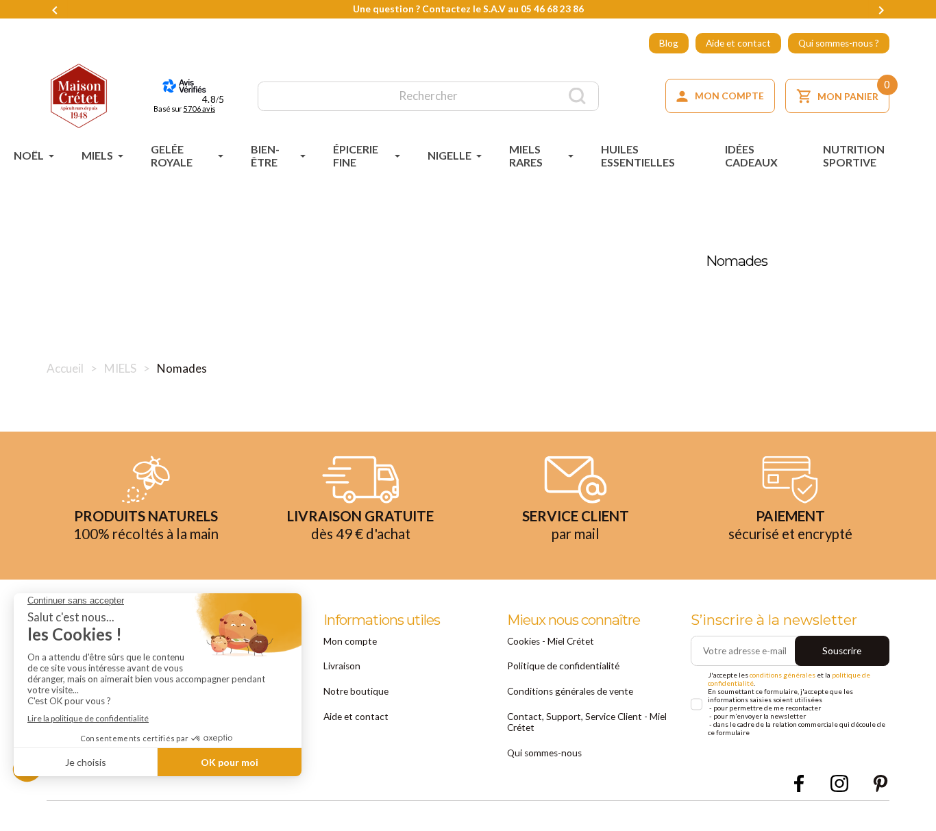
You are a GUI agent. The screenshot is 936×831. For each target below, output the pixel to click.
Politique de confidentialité (563, 665)
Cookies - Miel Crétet (550, 641)
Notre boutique (356, 691)
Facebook (799, 784)
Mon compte (350, 641)
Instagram (839, 784)
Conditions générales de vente (570, 691)
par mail (576, 533)
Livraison (341, 665)
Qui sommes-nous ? (838, 43)
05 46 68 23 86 (552, 8)
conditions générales (782, 675)
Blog (668, 43)
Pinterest (880, 784)
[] (577, 96)
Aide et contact (738, 43)
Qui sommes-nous (544, 752)
